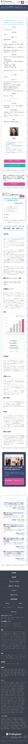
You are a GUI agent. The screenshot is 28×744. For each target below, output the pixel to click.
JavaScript (12, 682)
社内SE (13, 648)
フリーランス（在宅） (15, 663)
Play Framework (20, 689)
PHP (2, 617)
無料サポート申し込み (14, 586)
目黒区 (18, 672)
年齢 (11, 717)
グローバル (3, 725)
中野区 (8, 673)
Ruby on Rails (12, 691)
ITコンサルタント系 (15, 640)
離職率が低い (6, 726)
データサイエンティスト (14, 642)
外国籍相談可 (16, 725)
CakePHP (3, 689)
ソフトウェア (20, 655)
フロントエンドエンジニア (6, 623)
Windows (6, 282)
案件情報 (14, 572)
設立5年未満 (7, 722)
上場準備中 (23, 723)
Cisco (19, 703)
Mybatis (12, 707)
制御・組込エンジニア (8, 634)
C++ (2, 685)
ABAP (2, 686)
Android (9, 700)
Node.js (19, 697)
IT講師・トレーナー (19, 645)
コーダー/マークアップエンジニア (14, 636)
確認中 (2, 669)
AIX (2, 700)
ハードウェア (16, 656)
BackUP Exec (4, 709)
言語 (2, 682)
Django (6, 694)
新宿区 (22, 670)
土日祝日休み (12, 726)
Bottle (13, 694)
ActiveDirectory (22, 707)
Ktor (15, 695)
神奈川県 (6, 675)
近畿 (15, 675)
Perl (2, 683)
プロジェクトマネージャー (6, 626)
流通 (10, 658)
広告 (7, 656)
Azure (5, 284)
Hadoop (2, 707)
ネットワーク (14, 703)
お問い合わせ (20, 607)
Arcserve (9, 709)
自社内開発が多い (7, 728)
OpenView (3, 710)
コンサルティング (18, 658)
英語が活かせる (9, 725)
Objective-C (12, 683)
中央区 (16, 670)
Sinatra (14, 692)
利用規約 (20, 603)
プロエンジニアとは (14, 581)
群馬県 (19, 669)
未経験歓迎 (19, 728)
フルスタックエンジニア (17, 626)
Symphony (14, 688)
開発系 (2, 631)
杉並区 (12, 673)
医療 (13, 658)
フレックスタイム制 (5, 717)
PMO (20, 643)
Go (8, 683)
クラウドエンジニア (21, 639)
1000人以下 (16, 720)
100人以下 (6, 720)
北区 (8, 670)
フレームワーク (7, 688)
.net (25, 686)
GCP (19, 282)
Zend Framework (20, 688)
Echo (19, 694)
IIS (12, 701)
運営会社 (7, 603)
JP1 (20, 709)
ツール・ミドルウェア (12, 704)
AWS (15, 282)
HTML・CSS (6, 682)
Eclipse (13, 706)
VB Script (14, 685)
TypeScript (17, 617)
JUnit (16, 710)
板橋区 (19, 673)
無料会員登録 (14, 599)
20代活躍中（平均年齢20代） (18, 717)
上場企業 (18, 723)
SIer (6, 655)
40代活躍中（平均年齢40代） (18, 719)
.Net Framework (19, 691)
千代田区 (9, 39)
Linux (11, 282)
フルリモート (5, 676)
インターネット (14, 655)
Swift (9, 618)
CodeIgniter (13, 689)
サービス (3, 655)
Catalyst (23, 692)
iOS (12, 700)
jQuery (15, 697)
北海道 (6, 669)
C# (4, 685)
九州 (18, 675)
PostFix (18, 701)
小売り (7, 658)
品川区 (15, 672)
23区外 (23, 673)
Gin (16, 694)
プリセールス (5, 642)
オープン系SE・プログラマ (6, 633)
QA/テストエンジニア (17, 623)
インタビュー (14, 590)
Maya (22, 710)
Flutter (18, 695)
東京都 (5, 39)
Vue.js (10, 692)
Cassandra (7, 707)
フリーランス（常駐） (5, 663)
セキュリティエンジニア (12, 639)
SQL (9, 686)
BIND (15, 701)
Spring (2, 691)
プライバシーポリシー (7, 607)
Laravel (2, 692)
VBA (7, 685)
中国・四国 (22, 675)
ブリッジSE (8, 645)
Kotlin (12, 618)
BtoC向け (14, 728)
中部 (13, 675)
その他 (13, 645)
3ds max (22, 704)
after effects (3, 706)
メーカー (3, 658)
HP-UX (5, 700)
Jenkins (8, 710)
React (6, 698)
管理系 (21, 642)
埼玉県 (23, 669)
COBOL (21, 685)
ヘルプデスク (18, 648)
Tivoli (23, 709)
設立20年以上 (7, 723)
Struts (2, 697)
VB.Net (10, 685)
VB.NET (12, 695)
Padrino (18, 692)
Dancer (2, 694)
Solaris (23, 698)
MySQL (23, 700)
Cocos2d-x (9, 706)
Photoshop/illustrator (5, 712)
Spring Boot (7, 695)
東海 (10, 675)
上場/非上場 (13, 723)
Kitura (2, 695)
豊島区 (16, 673)
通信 (9, 655)
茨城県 (12, 669)
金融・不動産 (22, 656)
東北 (9, 669)
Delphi (5, 686)
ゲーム (4, 656)
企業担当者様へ (14, 611)
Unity (19, 704)
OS (8, 698)
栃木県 (16, 669)
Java (9, 617)
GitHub (17, 706)
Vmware (22, 701)
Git (19, 710)
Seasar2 (6, 691)
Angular (6, 692)
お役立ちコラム (14, 594)
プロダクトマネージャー (13, 643)
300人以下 (11, 720)
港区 (19, 670)
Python (12, 617)
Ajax (22, 697)
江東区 (11, 672)
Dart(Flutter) (20, 686)
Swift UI (22, 695)
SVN (21, 706)
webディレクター (16, 646)
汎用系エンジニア (16, 633)
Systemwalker (15, 709)
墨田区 (8, 672)
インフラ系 (10, 637)
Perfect (22, 694)
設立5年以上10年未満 (15, 722)
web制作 (11, 656)
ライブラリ (10, 697)
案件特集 (14, 577)
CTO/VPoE (3, 645)
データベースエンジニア (6, 640)
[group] (14, 208)
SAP (17, 712)
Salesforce (13, 712)
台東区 (4, 672)
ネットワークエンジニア (15, 624)
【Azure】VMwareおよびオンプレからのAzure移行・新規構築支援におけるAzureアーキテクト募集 (13, 526)
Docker (8, 703)
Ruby (5, 617)
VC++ (16, 686)
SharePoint (21, 712)
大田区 (22, 672)
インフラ (16, 700)
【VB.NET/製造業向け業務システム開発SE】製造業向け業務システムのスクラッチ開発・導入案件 (13, 540)
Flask (10, 694)
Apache (9, 701)
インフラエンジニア (7, 29)
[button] (10, 222)
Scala (23, 683)
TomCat (16, 707)
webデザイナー (9, 646)
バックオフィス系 (7, 648)
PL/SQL (12, 686)
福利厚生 (21, 725)
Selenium (12, 710)
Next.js (5, 697)
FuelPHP (8, 689)
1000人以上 (22, 720)
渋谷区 (5, 673)
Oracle (20, 700)
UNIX (19, 698)
